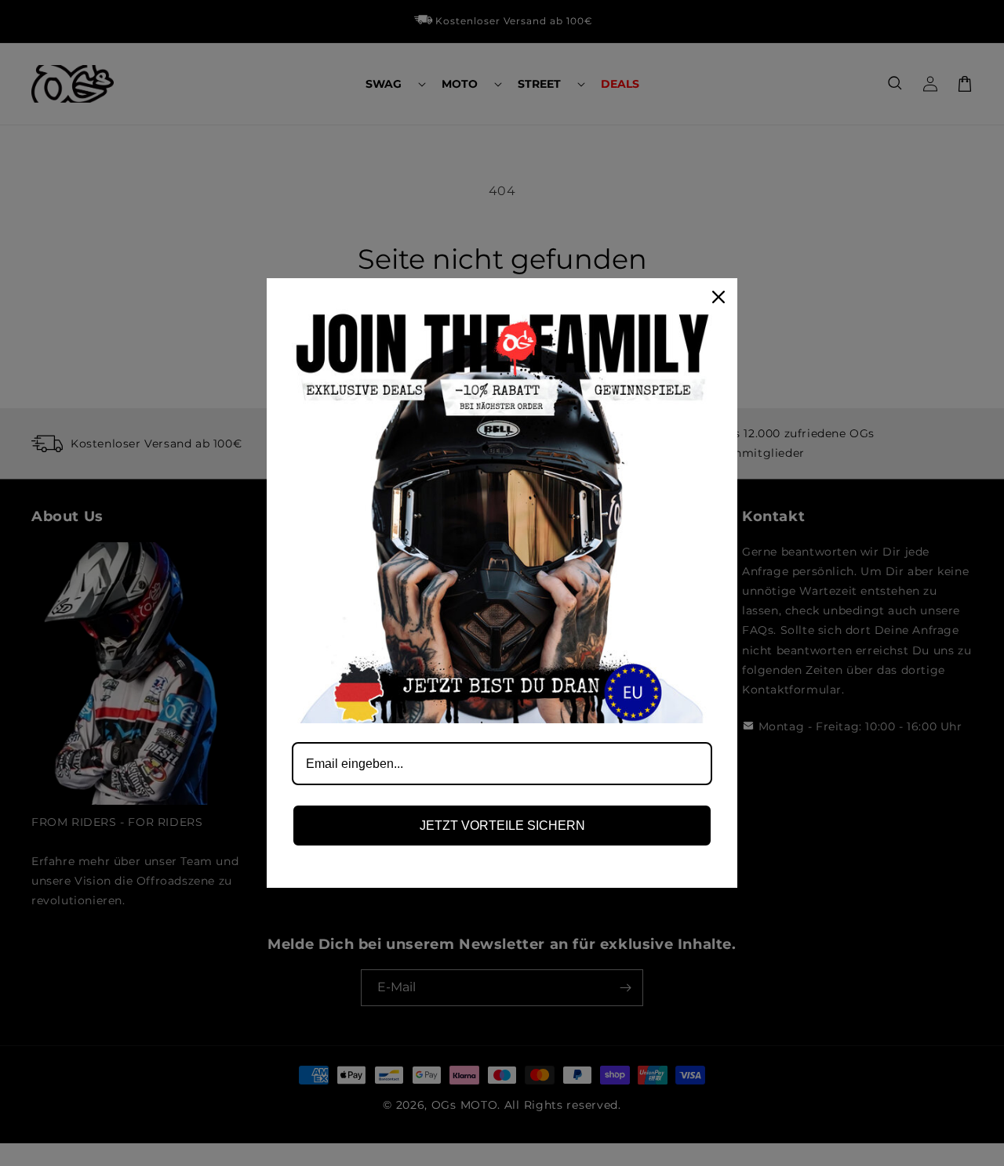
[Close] (718, 297)
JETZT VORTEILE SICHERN (502, 825)
